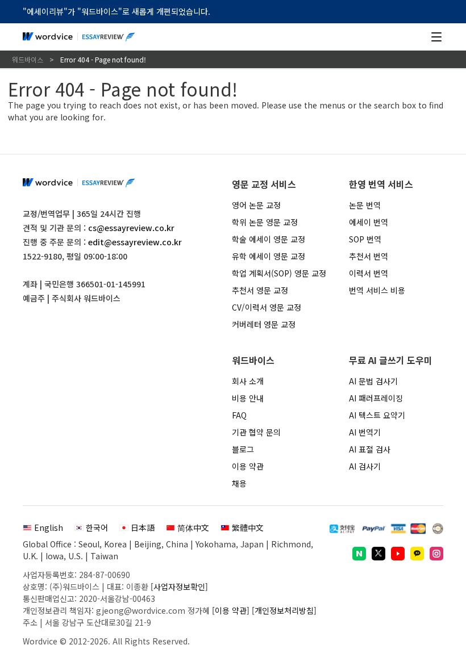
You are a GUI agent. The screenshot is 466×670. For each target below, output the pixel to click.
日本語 (143, 527)
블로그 (243, 449)
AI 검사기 (365, 466)
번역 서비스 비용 (377, 290)
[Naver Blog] (359, 553)
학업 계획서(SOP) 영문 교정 (279, 273)
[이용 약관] (230, 610)
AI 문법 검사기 (373, 381)
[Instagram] (436, 553)
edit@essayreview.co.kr (135, 242)
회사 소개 (248, 381)
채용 (239, 483)
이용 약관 (248, 466)
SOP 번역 (365, 239)
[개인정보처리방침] (284, 610)
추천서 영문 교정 (260, 290)
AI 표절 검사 (369, 449)
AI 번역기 (365, 432)
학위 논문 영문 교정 (265, 222)
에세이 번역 (368, 222)
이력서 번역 (368, 273)
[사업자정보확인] (179, 586)
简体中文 (193, 527)
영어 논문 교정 (256, 205)
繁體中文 (248, 527)
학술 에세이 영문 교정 (268, 239)
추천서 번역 (368, 256)
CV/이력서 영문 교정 (266, 307)
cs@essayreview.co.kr (131, 227)
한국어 (97, 527)
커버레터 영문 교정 (264, 324)
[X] (378, 553)
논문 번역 (365, 205)
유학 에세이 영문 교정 (268, 256)
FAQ (239, 415)
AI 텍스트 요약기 (377, 415)
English (48, 527)
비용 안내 (248, 398)
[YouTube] (398, 553)
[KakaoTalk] (417, 553)
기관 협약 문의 (256, 432)
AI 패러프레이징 (376, 398)
